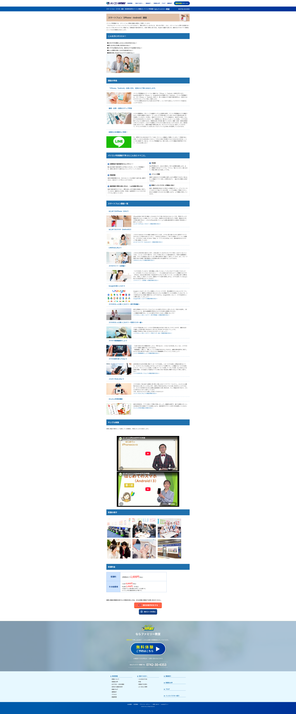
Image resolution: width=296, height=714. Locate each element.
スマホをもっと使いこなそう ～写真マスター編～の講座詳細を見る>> (152, 333)
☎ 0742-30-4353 (184, 9)
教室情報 (129, 3)
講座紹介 (148, 3)
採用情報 (136, 704)
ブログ (163, 3)
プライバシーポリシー (145, 704)
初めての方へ (139, 3)
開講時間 (114, 697)
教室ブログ (115, 689)
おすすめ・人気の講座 (118, 684)
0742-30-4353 (156, 664)
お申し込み (182, 3)
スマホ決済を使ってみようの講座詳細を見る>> (146, 373)
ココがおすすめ (143, 679)
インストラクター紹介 (172, 696)
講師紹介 (169, 3)
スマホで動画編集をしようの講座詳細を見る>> (146, 353)
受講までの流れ (143, 684)
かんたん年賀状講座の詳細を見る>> (143, 408)
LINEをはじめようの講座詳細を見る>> (144, 260)
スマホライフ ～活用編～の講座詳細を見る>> (145, 280)
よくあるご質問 (143, 687)
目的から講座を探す (117, 687)
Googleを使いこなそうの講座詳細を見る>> (145, 298)
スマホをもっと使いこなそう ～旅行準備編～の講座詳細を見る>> (151, 315)
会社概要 (129, 704)
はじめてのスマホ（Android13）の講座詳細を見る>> (148, 242)
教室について (115, 679)
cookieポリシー (165, 704)
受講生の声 (157, 3)
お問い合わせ (156, 704)
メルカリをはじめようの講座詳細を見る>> (145, 393)
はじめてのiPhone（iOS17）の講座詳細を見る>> (147, 224)
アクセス (114, 694)
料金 (140, 682)
